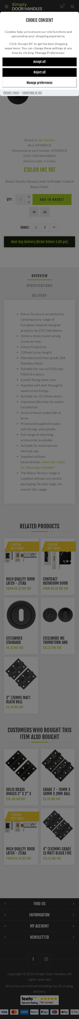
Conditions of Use (32, 92)
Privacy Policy (11, 92)
